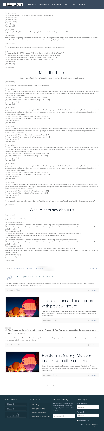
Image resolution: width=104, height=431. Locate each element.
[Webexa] (13, 4)
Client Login (36, 405)
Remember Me (84, 420)
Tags (30, 268)
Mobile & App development (41, 416)
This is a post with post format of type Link (14, 415)
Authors (40, 268)
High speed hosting (38, 409)
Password (80, 412)
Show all (94, 268)
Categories (19, 268)
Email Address (82, 403)
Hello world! (10, 404)
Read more (93, 290)
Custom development (39, 412)
